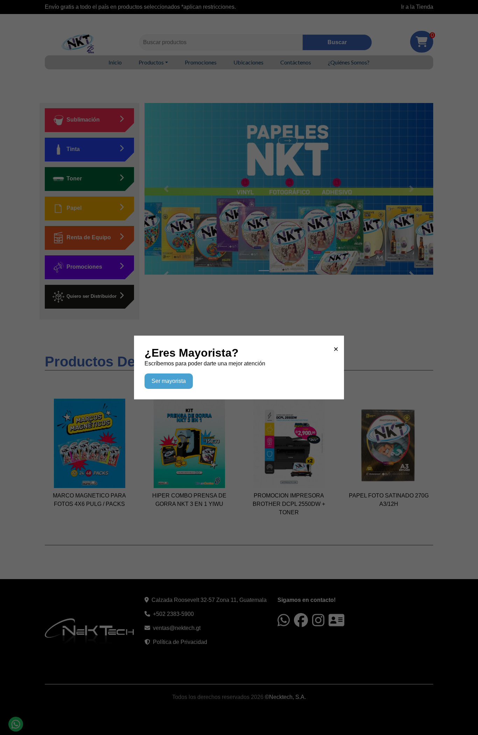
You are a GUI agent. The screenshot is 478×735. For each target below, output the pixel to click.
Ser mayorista (169, 381)
